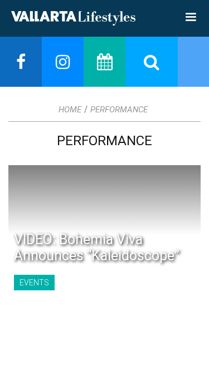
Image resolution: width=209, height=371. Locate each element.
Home (70, 110)
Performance (119, 110)
